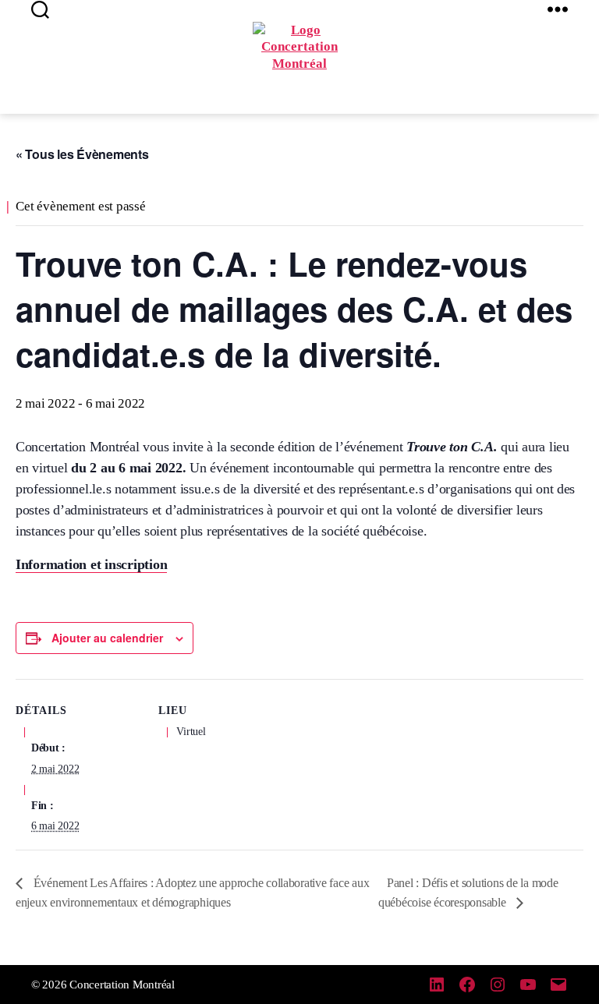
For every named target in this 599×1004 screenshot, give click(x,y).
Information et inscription (91, 564)
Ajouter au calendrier (107, 637)
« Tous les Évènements (82, 154)
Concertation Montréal (122, 984)
